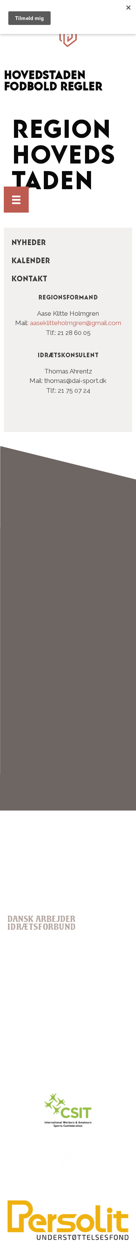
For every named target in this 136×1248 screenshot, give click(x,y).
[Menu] (16, 200)
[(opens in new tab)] (68, 1238)
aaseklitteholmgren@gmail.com (75, 323)
